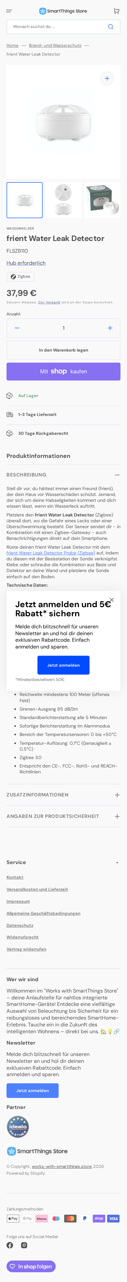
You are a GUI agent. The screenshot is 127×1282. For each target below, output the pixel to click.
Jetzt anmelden (63, 665)
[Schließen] (111, 599)
